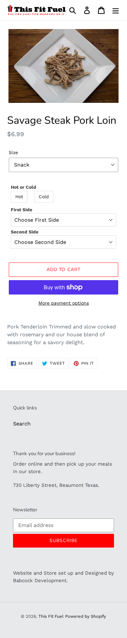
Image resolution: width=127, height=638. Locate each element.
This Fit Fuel (51, 616)
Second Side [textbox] (24, 231)
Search (22, 424)
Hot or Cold (23, 187)
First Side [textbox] (21, 209)
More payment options (63, 303)
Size (13, 152)
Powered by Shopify (85, 616)
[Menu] (115, 10)
